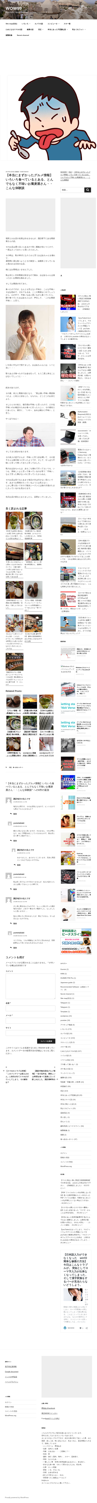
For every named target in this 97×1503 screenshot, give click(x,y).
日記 (39, 29)
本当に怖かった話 (67, 1104)
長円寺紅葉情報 (11, 1366)
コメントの (66, 1162)
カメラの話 (39, 24)
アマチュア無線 (66, 1025)
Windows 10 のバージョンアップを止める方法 (83, 670)
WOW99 (14, 8)
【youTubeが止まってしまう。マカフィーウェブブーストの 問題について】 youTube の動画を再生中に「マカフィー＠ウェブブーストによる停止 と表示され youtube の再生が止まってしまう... (75, 1234)
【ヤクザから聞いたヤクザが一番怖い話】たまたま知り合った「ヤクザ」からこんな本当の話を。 (75, 1210)
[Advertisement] (48, 57)
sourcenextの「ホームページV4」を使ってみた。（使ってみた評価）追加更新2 (84, 436)
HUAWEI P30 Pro (66, 978)
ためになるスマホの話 (14, 29)
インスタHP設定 (11, 1377)
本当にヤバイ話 (66, 1099)
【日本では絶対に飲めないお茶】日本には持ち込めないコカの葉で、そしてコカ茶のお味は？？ (14, 534)
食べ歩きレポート (18, 767)
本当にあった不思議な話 (57, 29)
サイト (8, 1028)
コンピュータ (52, 24)
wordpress (64, 1016)
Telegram (63, 1003)
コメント (9, 971)
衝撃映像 (9, 35)
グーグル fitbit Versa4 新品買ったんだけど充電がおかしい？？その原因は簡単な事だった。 (84, 726)
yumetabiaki (24, 171)
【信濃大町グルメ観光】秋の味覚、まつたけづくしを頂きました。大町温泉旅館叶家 (33, 534)
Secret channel (23, 35)
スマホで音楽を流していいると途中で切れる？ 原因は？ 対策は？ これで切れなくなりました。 (84, 839)
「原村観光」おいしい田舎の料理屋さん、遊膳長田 (33, 564)
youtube (63, 1020)
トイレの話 (64, 1055)
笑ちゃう (63, 1122)
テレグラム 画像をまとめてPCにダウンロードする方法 (84, 819)
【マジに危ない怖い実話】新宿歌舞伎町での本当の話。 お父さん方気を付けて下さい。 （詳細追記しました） (75, 1182)
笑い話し (63, 1117)
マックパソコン (66, 1073)
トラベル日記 (65, 1060)
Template (63, 1012)
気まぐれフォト (78, 29)
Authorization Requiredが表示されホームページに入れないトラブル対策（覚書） (84, 417)
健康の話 (30, 29)
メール (9, 1015)
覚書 (62, 1135)
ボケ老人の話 (65, 1069)
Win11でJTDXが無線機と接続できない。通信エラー (84, 800)
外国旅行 (63, 1086)
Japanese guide (66, 982)
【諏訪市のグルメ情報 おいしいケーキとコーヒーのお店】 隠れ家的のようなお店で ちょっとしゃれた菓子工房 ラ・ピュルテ (14, 678)
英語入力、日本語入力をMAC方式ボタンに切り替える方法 (84, 651)
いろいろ (25, 24)
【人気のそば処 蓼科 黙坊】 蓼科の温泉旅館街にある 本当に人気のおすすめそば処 (33, 637)
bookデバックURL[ (52, 1418)
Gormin (63, 969)
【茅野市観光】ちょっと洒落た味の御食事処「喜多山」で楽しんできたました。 (14, 604)
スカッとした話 (66, 1042)
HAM (62, 974)
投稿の (64, 1157)
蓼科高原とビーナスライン (70, 1126)
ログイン (63, 1153)
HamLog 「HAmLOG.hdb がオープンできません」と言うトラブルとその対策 (84, 858)
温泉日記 (63, 1113)
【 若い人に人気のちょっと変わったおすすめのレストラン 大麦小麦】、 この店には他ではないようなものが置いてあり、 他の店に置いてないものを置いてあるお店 (14, 569)
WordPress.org (66, 1166)
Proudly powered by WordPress (17, 1497)
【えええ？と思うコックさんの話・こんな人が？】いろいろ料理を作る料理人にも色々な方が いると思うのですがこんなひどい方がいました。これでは (14, 641)
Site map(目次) (11, 24)
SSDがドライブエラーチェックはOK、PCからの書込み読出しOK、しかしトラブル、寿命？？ (84, 689)
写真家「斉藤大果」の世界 (70, 1082)
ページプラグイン (11, 1382)
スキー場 (67, 24)
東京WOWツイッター (49, 1413)
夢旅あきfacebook (48, 1408)
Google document (11, 1372)
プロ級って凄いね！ (67, 1064)
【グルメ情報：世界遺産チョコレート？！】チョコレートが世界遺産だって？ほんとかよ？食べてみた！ (33, 605)
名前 (8, 1003)
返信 (15, 814)
